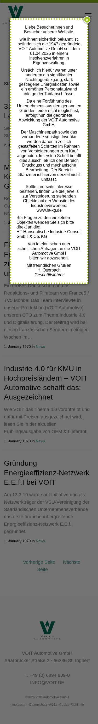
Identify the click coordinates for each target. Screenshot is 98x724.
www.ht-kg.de (49, 210)
